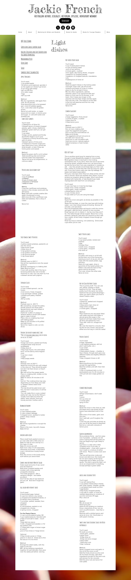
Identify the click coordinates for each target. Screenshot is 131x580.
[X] (58, 28)
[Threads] (63, 28)
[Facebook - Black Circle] (68, 28)
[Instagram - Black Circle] (73, 28)
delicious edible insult (33, 335)
